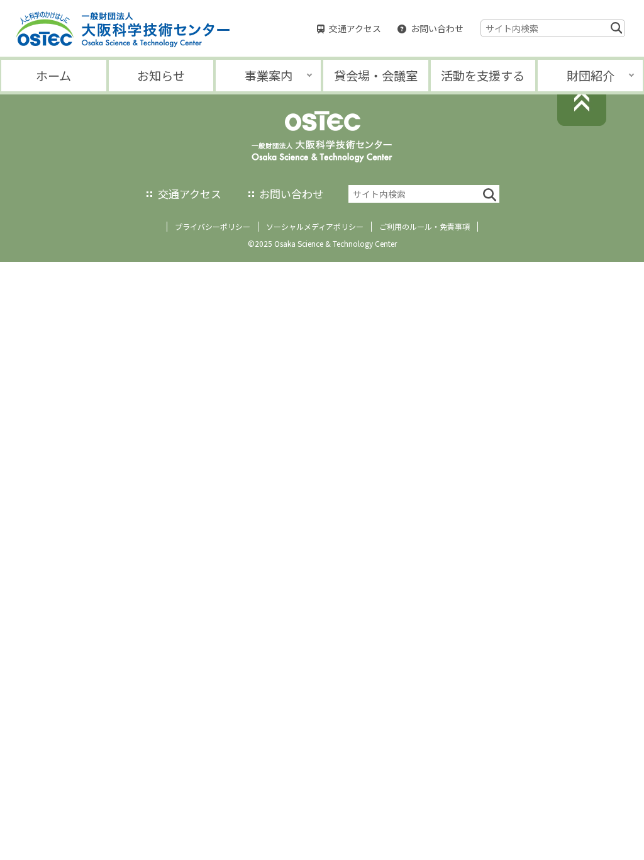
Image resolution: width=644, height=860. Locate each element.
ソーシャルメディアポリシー (315, 226)
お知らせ (161, 75)
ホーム (53, 75)
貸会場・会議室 (376, 75)
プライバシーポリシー (212, 226)
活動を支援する (483, 75)
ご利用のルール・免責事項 (424, 226)
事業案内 (268, 75)
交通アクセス (355, 28)
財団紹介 (590, 75)
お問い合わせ (437, 28)
